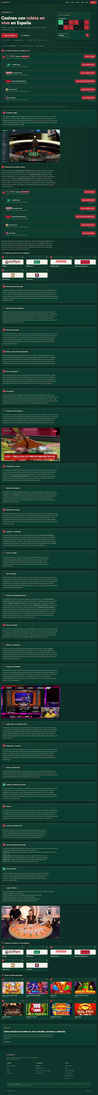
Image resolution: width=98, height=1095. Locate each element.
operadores (4, 249)
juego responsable (7, 880)
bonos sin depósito (47, 383)
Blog (87, 2)
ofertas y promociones (9, 361)
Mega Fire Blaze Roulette (10, 899)
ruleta (20, 773)
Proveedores (9, 1073)
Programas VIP (39, 1073)
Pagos (82, 2)
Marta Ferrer (13, 45)
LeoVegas (46, 116)
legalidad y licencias (28, 545)
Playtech (50, 775)
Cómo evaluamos (40, 45)
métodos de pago (35, 480)
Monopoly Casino (35, 120)
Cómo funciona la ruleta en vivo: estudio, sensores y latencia (34, 1031)
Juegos (77, 2)
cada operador (28, 478)
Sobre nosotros (68, 1073)
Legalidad (38, 1065)
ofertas (15, 776)
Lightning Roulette (42, 176)
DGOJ (11, 566)
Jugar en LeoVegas (9, 35)
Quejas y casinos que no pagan (43, 1070)
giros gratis (24, 403)
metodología (27, 298)
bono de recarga (31, 361)
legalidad (21, 564)
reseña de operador (48, 184)
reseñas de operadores (36, 585)
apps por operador (8, 737)
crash (36, 861)
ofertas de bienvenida (18, 249)
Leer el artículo (8, 1041)
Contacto (67, 1078)
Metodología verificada (18, 40)
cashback (49, 361)
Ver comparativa (25, 35)
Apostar (93, 2)
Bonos (72, 2)
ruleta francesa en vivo (9, 775)
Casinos (67, 2)
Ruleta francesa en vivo (9, 897)
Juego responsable (69, 1070)
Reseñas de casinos (11, 1065)
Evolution (43, 775)
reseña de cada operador (13, 798)
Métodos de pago (40, 1068)
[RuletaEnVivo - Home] (7, 2)
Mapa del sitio (68, 1065)
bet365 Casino (45, 120)
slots (47, 403)
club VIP (7, 680)
